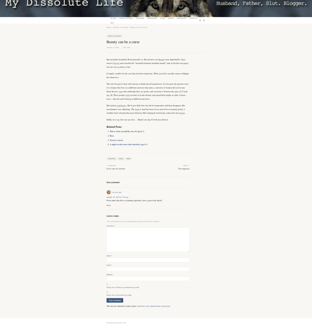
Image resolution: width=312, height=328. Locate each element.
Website (110, 275)
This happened (183, 168)
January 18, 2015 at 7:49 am (117, 197)
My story (113, 18)
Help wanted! (181, 18)
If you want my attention (116, 168)
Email (109, 265)
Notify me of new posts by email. (119, 295)
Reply (109, 205)
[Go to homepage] (156, 8)
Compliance (112, 158)
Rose (112, 135)
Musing (162, 18)
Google (116, 63)
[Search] (200, 20)
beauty (182, 112)
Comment (111, 226)
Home (109, 27)
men (121, 91)
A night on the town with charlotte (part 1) (129, 144)
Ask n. (112, 23)
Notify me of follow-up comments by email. (123, 287)
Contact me (193, 18)
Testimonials (140, 18)
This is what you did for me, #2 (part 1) (127, 131)
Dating (121, 158)
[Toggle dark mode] (204, 20)
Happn (161, 59)
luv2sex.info (117, 192)
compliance (121, 105)
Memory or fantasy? (126, 18)
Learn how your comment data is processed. (153, 306)
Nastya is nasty (116, 140)
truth (137, 109)
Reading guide (151, 18)
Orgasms (171, 18)
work (127, 95)
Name (109, 256)
